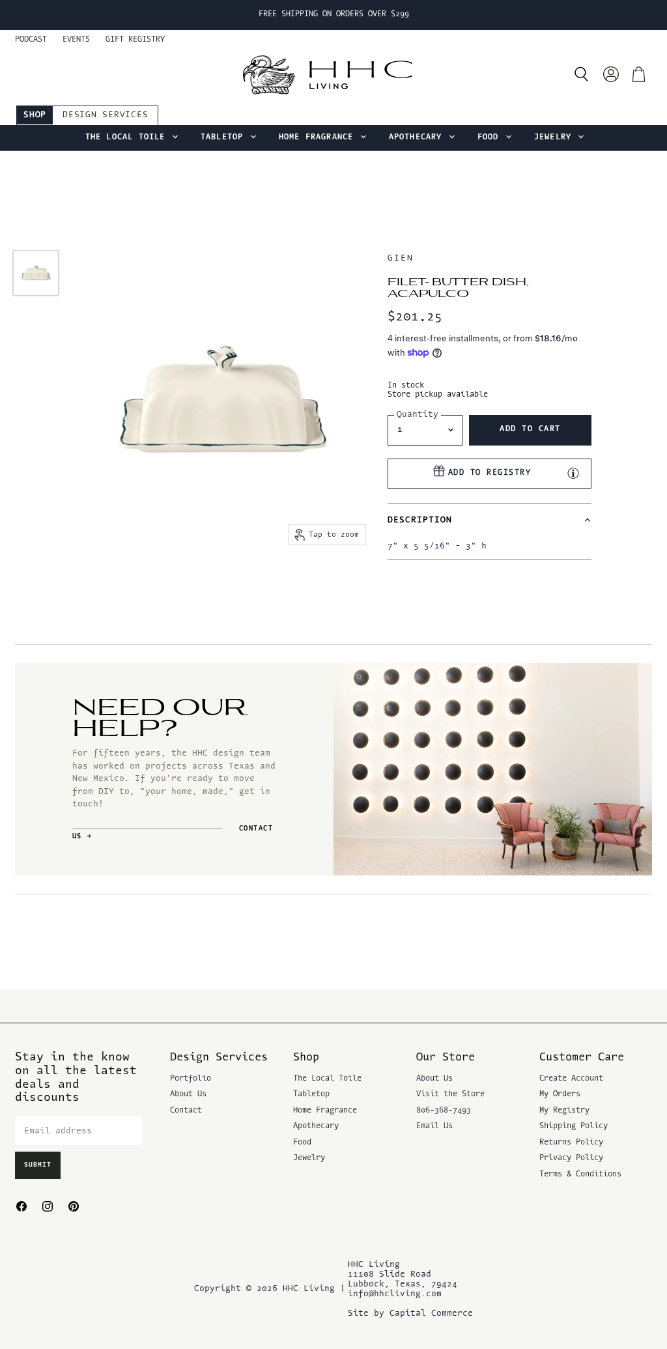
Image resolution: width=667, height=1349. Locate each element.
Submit (37, 1165)
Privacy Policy (571, 1158)
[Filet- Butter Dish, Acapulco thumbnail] (36, 273)
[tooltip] (573, 473)
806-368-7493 (443, 1111)
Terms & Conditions (580, 1174)
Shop (34, 115)
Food (490, 137)
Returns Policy (571, 1142)
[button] (489, 520)
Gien (401, 258)
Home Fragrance (319, 137)
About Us (188, 1094)
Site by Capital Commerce (410, 1313)
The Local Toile (128, 137)
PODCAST (31, 40)
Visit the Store (450, 1094)
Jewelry (555, 137)
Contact (186, 1111)
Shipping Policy (573, 1126)
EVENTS (76, 40)
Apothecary (418, 137)
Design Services (105, 115)
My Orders (559, 1094)
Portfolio (190, 1079)
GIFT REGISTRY (135, 40)
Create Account (571, 1079)
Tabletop (225, 137)
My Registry (564, 1111)
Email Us (434, 1126)
